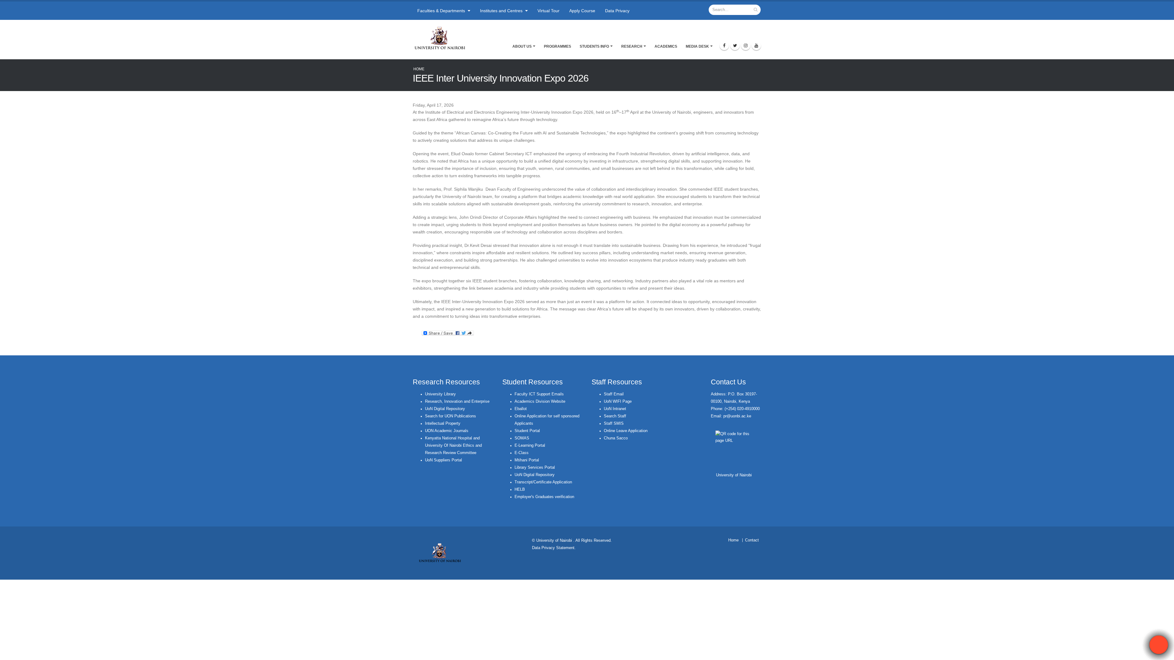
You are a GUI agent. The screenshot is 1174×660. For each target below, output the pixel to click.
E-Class (522, 453)
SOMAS (522, 438)
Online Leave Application (626, 431)
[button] (1159, 645)
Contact (752, 540)
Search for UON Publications (450, 416)
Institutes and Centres (502, 10)
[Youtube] (756, 45)
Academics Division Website (540, 401)
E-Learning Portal (530, 445)
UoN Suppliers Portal (443, 460)
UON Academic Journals (446, 431)
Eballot (521, 409)
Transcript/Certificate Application (543, 482)
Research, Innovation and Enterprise (457, 401)
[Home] (442, 37)
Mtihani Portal (527, 460)
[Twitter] (735, 45)
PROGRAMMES (557, 46)
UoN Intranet (615, 409)
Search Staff (615, 416)
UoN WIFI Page (618, 401)
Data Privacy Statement (553, 548)
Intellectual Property (442, 423)
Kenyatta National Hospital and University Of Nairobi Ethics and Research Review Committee (453, 445)
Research (631, 46)
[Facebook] (724, 45)
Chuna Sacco (616, 438)
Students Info (594, 46)
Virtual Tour (548, 10)
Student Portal (527, 431)
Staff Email (614, 394)
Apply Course (582, 10)
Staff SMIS (614, 423)
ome (735, 540)
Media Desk (697, 46)
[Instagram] (745, 45)
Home (418, 69)
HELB (520, 489)
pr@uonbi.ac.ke (737, 416)
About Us (522, 46)
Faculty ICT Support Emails (539, 394)
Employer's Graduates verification (544, 497)
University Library (440, 394)
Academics (666, 46)
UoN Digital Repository (445, 409)
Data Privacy (617, 10)
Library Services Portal (535, 467)
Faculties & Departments (441, 10)
